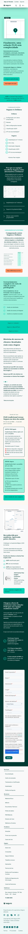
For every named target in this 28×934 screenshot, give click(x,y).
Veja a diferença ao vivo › (14, 270)
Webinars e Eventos (10, 823)
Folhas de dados (9, 811)
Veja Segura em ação (10, 83)
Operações (8, 864)
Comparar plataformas (11, 79)
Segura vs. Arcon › (14, 331)
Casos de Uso (9, 839)
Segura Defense (9, 856)
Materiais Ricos (9, 798)
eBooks (7, 802)
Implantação (8, 786)
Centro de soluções (10, 778)
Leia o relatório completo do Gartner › (13, 590)
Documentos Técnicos (11, 806)
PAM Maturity (8, 815)
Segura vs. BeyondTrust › (14, 327)
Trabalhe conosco (10, 860)
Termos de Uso (9, 868)
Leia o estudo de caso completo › (14, 497)
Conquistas (8, 851)
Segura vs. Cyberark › (14, 323)
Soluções (7, 831)
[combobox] (14, 7)
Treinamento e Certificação (12, 782)
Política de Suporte (10, 790)
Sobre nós (8, 847)
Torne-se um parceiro (11, 835)
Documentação (9, 774)
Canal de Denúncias (10, 884)
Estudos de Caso (9, 819)
